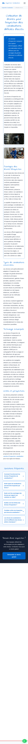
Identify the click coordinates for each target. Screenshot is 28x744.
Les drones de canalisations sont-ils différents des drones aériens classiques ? (13, 520)
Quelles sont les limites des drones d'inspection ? (12, 504)
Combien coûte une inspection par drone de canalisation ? (13, 511)
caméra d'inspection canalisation (13, 456)
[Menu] (24, 3)
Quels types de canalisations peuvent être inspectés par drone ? (12, 485)
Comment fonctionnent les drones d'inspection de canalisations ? (12, 476)
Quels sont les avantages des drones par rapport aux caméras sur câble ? (13, 495)
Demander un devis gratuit (14, 556)
